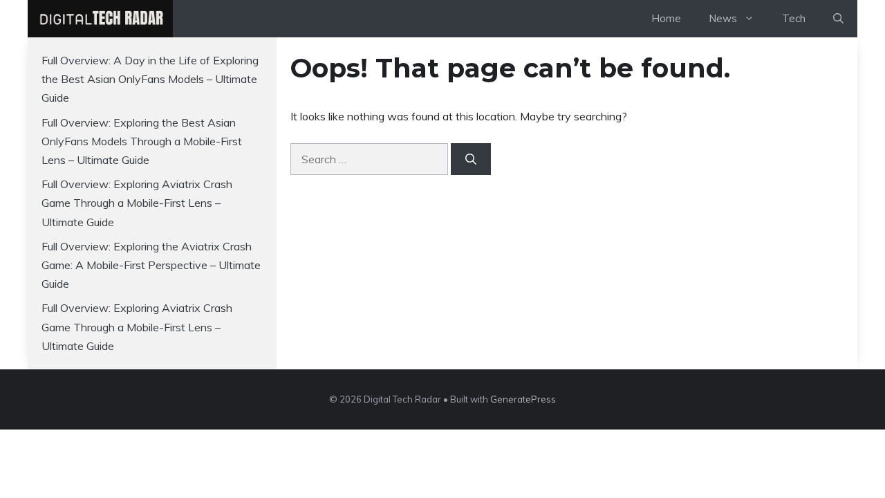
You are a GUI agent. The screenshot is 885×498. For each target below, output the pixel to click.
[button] (838, 18)
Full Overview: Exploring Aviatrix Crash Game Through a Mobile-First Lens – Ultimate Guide (136, 202)
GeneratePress (523, 399)
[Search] (471, 159)
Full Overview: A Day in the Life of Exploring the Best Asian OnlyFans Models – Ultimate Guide (150, 78)
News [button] (723, 18)
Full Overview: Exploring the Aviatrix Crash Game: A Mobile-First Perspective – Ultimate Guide (151, 264)
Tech (793, 18)
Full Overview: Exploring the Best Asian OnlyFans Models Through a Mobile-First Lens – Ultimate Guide (141, 141)
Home (666, 18)
